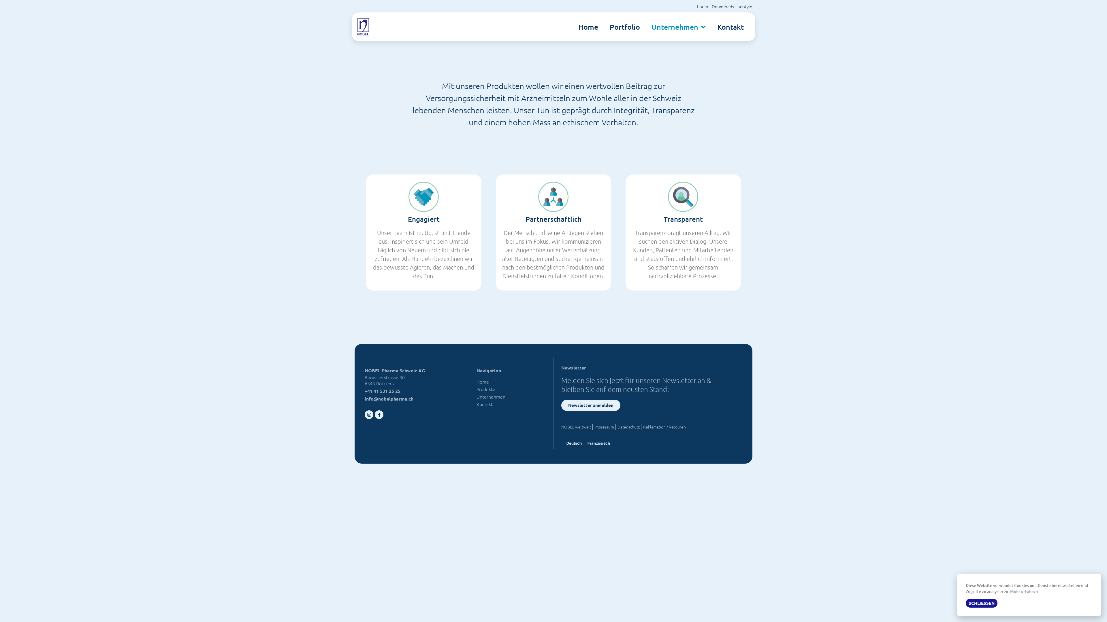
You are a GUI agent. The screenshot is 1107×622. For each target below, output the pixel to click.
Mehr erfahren (1024, 591)
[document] (553, 311)
